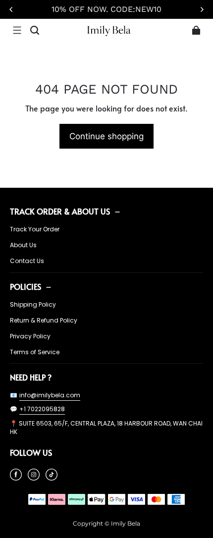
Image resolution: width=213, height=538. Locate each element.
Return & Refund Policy (43, 320)
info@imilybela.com (49, 395)
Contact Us (27, 261)
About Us (23, 245)
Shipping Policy (33, 305)
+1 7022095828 (42, 409)
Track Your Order (34, 229)
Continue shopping (106, 136)
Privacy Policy (30, 336)
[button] (17, 30)
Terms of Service (34, 352)
